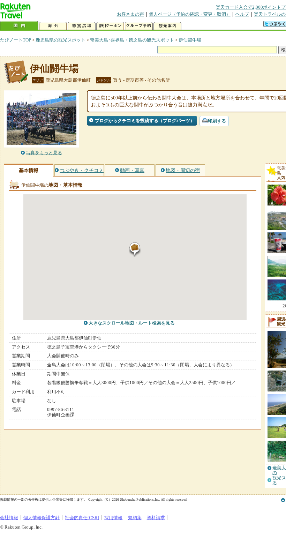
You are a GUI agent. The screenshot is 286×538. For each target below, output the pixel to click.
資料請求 (156, 517)
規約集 (135, 517)
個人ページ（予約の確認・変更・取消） (190, 14)
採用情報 (113, 517)
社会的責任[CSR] (82, 517)
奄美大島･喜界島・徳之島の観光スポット (132, 40)
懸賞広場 (82, 26)
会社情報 (9, 517)
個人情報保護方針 (41, 517)
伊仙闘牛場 (190, 40)
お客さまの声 (130, 14)
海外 (53, 26)
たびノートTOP (15, 40)
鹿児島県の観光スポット (60, 40)
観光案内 (167, 26)
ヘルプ (242, 14)
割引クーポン (110, 26)
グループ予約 (139, 26)
